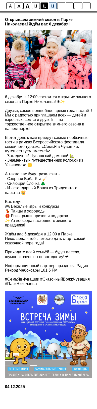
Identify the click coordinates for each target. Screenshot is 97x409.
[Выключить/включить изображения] (61, 5)
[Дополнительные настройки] (78, 5)
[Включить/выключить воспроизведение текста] (70, 5)
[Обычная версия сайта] (87, 5)
